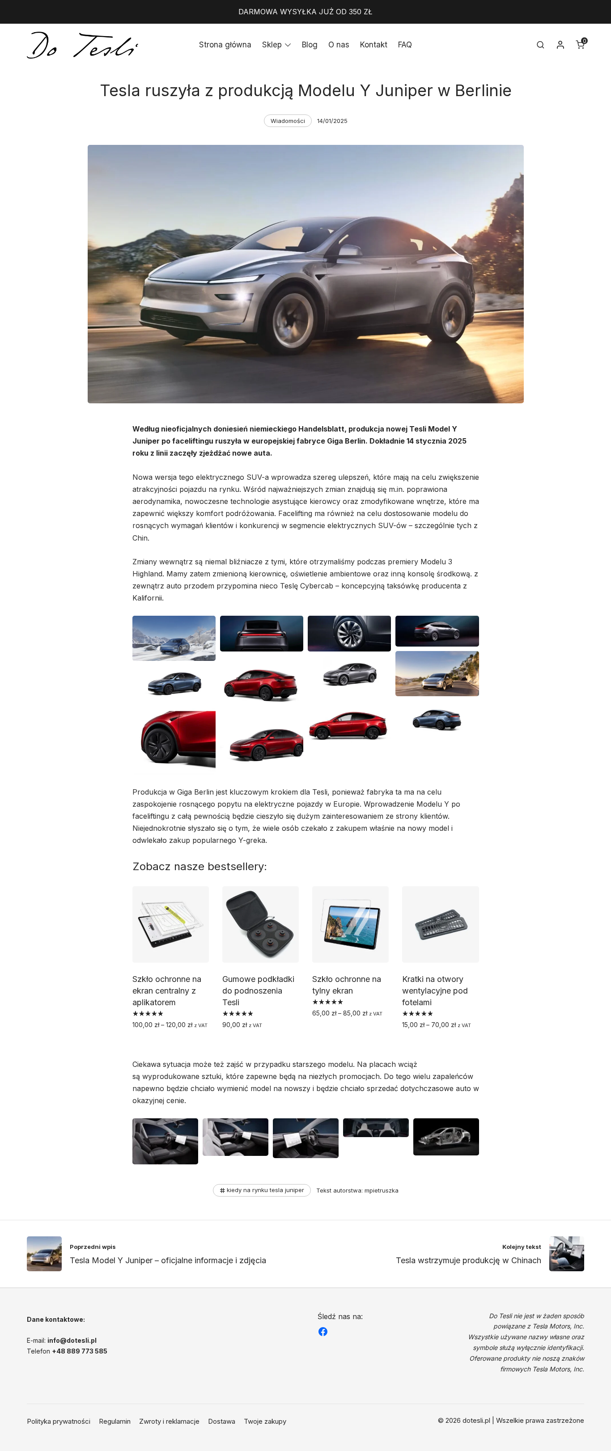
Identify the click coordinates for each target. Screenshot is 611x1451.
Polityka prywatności (58, 1421)
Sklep (272, 44)
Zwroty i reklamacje (169, 1421)
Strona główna (225, 44)
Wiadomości (288, 120)
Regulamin (115, 1421)
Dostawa (221, 1421)
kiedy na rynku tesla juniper (265, 1189)
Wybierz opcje (157, 1044)
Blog (310, 44)
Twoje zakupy (265, 1421)
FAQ (405, 44)
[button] (174, 638)
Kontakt (373, 44)
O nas (338, 44)
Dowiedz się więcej (254, 1044)
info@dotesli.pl (72, 1340)
